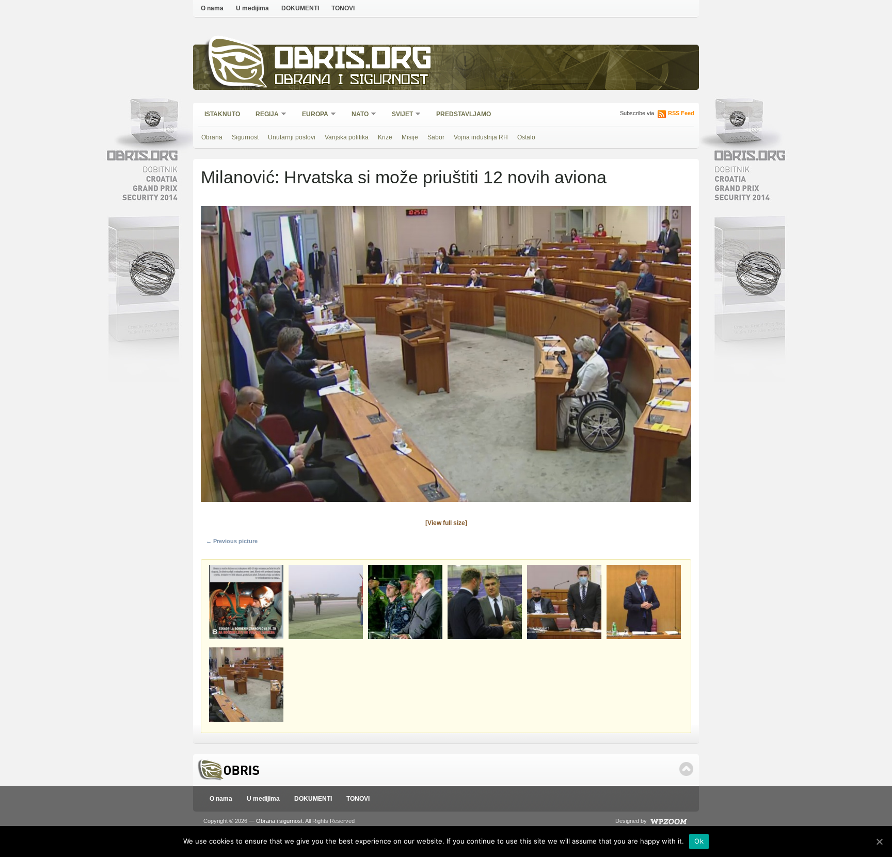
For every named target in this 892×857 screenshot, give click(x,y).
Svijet (399, 114)
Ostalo (526, 137)
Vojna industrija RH (481, 137)
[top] (686, 769)
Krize (385, 137)
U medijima (252, 8)
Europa (311, 114)
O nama (212, 8)
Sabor (435, 137)
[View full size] (446, 523)
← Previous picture (232, 541)
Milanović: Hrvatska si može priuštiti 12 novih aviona (404, 177)
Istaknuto (222, 114)
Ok (699, 841)
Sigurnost (245, 137)
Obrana (211, 137)
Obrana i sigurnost (351, 81)
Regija (264, 114)
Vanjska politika (347, 137)
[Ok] (879, 841)
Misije (410, 137)
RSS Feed (681, 113)
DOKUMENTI (300, 8)
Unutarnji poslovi (291, 137)
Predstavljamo (463, 114)
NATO (357, 114)
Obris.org (353, 60)
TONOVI (343, 8)
